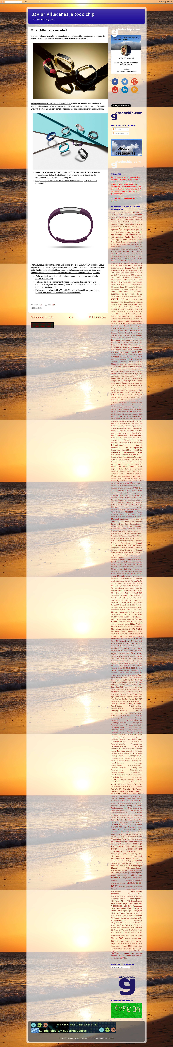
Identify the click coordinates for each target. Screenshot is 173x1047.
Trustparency (126, 829)
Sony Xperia (115, 680)
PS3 (136, 638)
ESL (134, 323)
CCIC (140, 273)
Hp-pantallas (123, 402)
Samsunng (114, 661)
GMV (135, 361)
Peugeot (126, 624)
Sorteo (135, 689)
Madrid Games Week (127, 498)
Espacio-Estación (129, 328)
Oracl (134, 609)
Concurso (133, 296)
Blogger (110, 1038)
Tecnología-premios (117, 772)
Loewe (140, 493)
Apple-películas (128, 242)
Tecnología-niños (136, 768)
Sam (127, 653)
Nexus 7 (132, 588)
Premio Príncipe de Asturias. (123, 636)
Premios (139, 636)
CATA (136, 273)
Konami (133, 483)
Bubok (135, 265)
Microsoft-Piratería (127, 548)
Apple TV (123, 232)
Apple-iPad (119, 237)
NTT (117, 605)
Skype (113, 670)
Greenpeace (115, 392)
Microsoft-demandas (134, 526)
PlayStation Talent (118, 631)
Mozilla (113, 583)
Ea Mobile (127, 314)
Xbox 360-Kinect (127, 941)
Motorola (121, 576)
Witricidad (114, 932)
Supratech (123, 694)
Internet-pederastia (121, 455)
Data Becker (122, 304)
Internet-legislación (134, 447)
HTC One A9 (132, 404)
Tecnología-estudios (134, 739)
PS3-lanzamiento (122, 641)
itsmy (137, 473)
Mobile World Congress (134, 574)
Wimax (126, 927)
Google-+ (126, 366)
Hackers (139, 392)
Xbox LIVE (134, 943)
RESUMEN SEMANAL (120, 648)
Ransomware (122, 643)
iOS (117, 471)
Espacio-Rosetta (117, 333)
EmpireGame (137, 316)
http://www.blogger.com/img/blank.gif (122, 407)
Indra (134, 411)
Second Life (115, 663)
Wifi (123, 925)
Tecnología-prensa (136, 772)
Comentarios (119, 133)
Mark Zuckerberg (117, 502)
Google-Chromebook (125, 373)
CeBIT (116, 275)
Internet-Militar (137, 450)
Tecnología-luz (137, 753)
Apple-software (116, 244)
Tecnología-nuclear (117, 770)
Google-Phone (127, 385)
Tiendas (113, 822)
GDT (117, 359)
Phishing (139, 624)
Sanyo (129, 661)
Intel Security (127, 416)
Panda (114, 621)
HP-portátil (132, 402)
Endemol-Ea (128, 318)
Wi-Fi (119, 925)
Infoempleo (117, 414)
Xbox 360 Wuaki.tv (130, 938)
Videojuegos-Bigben (125, 865)
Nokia (121, 598)
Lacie (128, 485)
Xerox (135, 946)
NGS (140, 588)
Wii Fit (131, 925)
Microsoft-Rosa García (127, 552)
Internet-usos (116, 466)
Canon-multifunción (131, 270)
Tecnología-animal (117, 708)
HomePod (139, 397)
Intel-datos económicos (130, 419)
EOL (141, 318)
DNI (117, 309)
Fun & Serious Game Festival (121, 350)
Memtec (139, 507)
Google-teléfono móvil (134, 388)
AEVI (136, 219)
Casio (132, 273)
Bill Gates (138, 258)
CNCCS (114, 292)
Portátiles (131, 634)
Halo (113, 395)
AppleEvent (138, 246)
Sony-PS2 (134, 685)
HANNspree (123, 395)
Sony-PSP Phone (131, 687)
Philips (132, 624)
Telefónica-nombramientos (119, 813)
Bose (113, 265)
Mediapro (139, 505)
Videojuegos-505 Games (121, 858)
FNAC (131, 345)
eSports (121, 338)
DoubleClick (124, 311)
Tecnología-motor (136, 760)
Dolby (113, 311)
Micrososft (128, 564)
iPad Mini (126, 471)
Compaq (139, 294)
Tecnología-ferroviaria (118, 741)
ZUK (126, 958)
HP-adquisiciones (133, 400)
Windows (132, 928)
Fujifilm (113, 347)
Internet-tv (128, 464)
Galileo (140, 354)
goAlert (140, 361)
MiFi (134, 564)
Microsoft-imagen (126, 536)
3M (112, 215)
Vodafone (138, 915)
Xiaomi (140, 946)
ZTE (123, 958)
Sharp (120, 665)
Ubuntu (119, 834)
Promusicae (115, 638)
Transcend (132, 827)
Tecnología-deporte (117, 732)
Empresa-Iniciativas (117, 318)
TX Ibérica (139, 832)
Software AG (129, 673)
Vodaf (131, 915)
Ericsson (120, 321)
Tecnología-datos (117, 730)
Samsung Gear (116, 656)
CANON (139, 268)
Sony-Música (122, 682)
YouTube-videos (125, 956)
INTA (140, 414)
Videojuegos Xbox (136, 854)
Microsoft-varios (125, 559)
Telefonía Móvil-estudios (133, 794)
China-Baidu (126, 277)
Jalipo (128, 476)
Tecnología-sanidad (118, 779)
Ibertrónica (129, 409)
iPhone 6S (115, 473)
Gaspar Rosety (138, 357)
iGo (118, 411)
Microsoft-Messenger (125, 541)
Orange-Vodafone (136, 612)
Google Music (132, 364)
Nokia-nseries (137, 600)
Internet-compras (122, 433)
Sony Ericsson (116, 677)
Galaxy (113, 354)
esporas (113, 338)
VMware (125, 915)
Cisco (122, 287)
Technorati (118, 701)
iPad (121, 471)
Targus (131, 699)
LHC (127, 490)
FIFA (131, 342)
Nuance (122, 605)
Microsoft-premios (126, 550)
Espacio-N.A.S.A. (136, 330)
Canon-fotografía (117, 270)
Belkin (113, 258)
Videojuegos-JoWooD (118, 883)
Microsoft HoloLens (118, 516)
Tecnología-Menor (117, 758)
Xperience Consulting (118, 948)
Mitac (131, 571)
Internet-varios (128, 466)
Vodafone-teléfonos (118, 920)
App (140, 226)
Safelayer (139, 650)
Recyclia (114, 646)
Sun (118, 694)
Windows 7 (117, 930)
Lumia (136, 495)
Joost (119, 478)
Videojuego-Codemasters (120, 844)
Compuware (115, 296)
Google (114, 364)
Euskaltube (130, 338)
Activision (138, 214)
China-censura (136, 277)
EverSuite (139, 338)
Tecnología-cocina (117, 725)
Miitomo (139, 564)
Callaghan (120, 268)
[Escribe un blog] (34, 308)
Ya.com (128, 948)
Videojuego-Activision (120, 839)
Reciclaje (139, 643)
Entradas (117, 129)
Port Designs (122, 634)
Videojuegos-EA (136, 873)
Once (113, 607)
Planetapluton (126, 629)
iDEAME (139, 409)
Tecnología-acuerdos (134, 704)
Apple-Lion (132, 239)
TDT (136, 699)
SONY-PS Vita (124, 685)
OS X (123, 617)
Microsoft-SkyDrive (124, 555)
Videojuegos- (116, 856)
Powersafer (138, 634)
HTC (113, 404)
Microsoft (129, 512)
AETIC (131, 219)
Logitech (114, 495)
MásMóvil (139, 502)
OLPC (140, 605)
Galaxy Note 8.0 (122, 354)
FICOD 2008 (115, 342)
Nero (112, 588)
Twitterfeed (129, 832)
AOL (137, 226)
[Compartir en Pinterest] (41, 308)
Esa (127, 321)
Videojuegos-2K (136, 856)
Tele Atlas (137, 784)
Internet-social (116, 464)
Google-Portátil (137, 385)
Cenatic (122, 275)
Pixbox (133, 626)
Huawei (139, 407)
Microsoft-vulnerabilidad (134, 562)
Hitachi (133, 397)
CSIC (140, 299)
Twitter (121, 832)
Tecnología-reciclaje (118, 775)
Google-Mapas (121, 383)
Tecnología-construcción (119, 727)
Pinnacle (114, 626)
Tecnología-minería (123, 760)
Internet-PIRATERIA (135, 455)
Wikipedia (120, 928)
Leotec (123, 488)
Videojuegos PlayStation (120, 854)
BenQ (120, 258)
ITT (141, 473)
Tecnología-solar (116, 782)
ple (141, 631)
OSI (126, 617)
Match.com (115, 505)
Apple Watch (132, 232)
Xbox (140, 935)
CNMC (120, 292)
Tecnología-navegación (118, 767)
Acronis (130, 215)
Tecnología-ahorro (135, 706)
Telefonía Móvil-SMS (126, 798)
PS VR (130, 638)
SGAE (113, 665)
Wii (126, 925)
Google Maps (122, 364)
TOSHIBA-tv (123, 827)
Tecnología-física (137, 741)
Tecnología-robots (117, 777)
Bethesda (128, 258)
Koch (113, 483)
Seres (140, 663)
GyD (133, 392)
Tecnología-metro (129, 758)
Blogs (121, 263)
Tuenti (134, 829)
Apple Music (130, 230)
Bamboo (120, 256)
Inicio (71, 317)
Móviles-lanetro (137, 576)
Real (133, 643)
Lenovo (118, 488)
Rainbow (114, 643)
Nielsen (114, 591)
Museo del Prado (124, 583)
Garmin (129, 357)
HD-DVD (139, 395)
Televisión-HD (137, 815)
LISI (121, 493)
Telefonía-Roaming (125, 806)
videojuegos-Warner (124, 913)
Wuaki (123, 935)
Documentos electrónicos (134, 309)
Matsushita (124, 505)
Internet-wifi (138, 469)
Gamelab (123, 357)
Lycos (140, 495)
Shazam (126, 665)
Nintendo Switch (123, 593)
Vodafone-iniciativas (120, 918)
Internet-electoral (137, 442)
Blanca (133, 261)
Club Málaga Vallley (127, 289)
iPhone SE (131, 473)
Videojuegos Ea (134, 851)
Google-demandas (128, 376)
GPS (140, 390)
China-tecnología (125, 282)
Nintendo (121, 590)
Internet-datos (136, 435)
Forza (140, 345)
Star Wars (135, 692)
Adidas (140, 217)
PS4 (132, 641)
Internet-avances (124, 428)
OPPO (129, 609)
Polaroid (114, 634)
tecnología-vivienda (124, 784)
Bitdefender (115, 261)
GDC (113, 359)
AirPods (118, 222)
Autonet (134, 254)
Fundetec (127, 352)
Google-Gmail (116, 381)
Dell (135, 304)
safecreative (132, 650)
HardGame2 (132, 395)
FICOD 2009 (125, 342)
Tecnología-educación (118, 734)
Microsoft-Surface (117, 557)
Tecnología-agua (116, 706)
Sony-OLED (133, 682)
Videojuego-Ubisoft (134, 849)
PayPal (113, 624)
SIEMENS (126, 668)
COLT (132, 294)
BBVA (135, 256)
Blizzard (139, 261)
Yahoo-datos (127, 951)
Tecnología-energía (118, 737)
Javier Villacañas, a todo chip (63, 14)
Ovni (129, 617)
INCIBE (129, 411)
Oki (136, 605)
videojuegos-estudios (119, 875)
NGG (137, 588)
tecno (124, 701)
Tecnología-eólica (136, 737)
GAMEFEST (115, 357)
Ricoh (134, 648)
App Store (114, 230)
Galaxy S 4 (133, 354)
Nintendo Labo (131, 591)
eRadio (113, 321)
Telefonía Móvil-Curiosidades (122, 791)
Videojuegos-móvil (117, 891)
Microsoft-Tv (115, 559)
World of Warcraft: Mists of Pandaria (130, 932)
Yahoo (134, 948)
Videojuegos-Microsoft (134, 889)
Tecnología (138, 701)
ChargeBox (138, 275)
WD (126, 923)
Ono (116, 607)
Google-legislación (129, 381)
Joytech (139, 478)
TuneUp (139, 829)
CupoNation (115, 302)
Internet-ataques (130, 426)
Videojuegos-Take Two (121, 906)
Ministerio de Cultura (135, 567)
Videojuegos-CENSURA (119, 870)
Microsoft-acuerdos (119, 519)
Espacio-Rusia (130, 333)
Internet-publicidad (124, 459)
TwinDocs (114, 832)
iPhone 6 (139, 471)
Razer (129, 643)
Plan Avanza (116, 629)
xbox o (118, 946)
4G (115, 215)
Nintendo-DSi (128, 595)
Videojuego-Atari (117, 841)
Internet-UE (138, 464)
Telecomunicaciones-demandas (121, 786)
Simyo (138, 668)
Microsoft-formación (118, 531)
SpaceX (139, 689)
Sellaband (127, 663)
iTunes (113, 476)
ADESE (134, 217)
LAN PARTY (134, 485)
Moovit (113, 576)
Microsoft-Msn (126, 543)
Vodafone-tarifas (136, 918)
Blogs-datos (127, 263)
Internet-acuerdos (124, 423)
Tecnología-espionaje (118, 739)
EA (121, 314)
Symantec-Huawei (126, 696)
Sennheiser (134, 663)
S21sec (124, 650)
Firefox (136, 342)
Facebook (115, 340)
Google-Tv (114, 390)
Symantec (115, 697)
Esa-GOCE (123, 323)
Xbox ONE (127, 946)
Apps (140, 249)
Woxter (118, 935)
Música (135, 583)
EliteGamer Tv (123, 316)
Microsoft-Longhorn (129, 538)
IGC (115, 411)
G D (133, 352)
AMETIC (122, 226)
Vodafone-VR (138, 920)
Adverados (120, 219)
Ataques (139, 251)
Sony (140, 675)
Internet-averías (137, 428)
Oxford (134, 617)
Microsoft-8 (138, 516)
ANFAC (133, 226)
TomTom (139, 822)
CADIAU (114, 268)
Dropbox (132, 311)
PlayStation (137, 629)
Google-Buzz (130, 371)
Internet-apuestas (117, 426)
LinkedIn (133, 490)
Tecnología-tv (128, 782)
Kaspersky (115, 481)
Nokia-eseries (129, 598)
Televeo (129, 815)
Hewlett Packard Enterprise (120, 397)
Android (127, 226)
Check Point (115, 277)
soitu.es (124, 675)
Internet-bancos (117, 431)
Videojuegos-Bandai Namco (121, 863)
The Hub (120, 820)
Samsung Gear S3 (129, 656)
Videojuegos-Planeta (118, 896)
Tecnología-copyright (135, 727)
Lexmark (128, 488)
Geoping (114, 361)
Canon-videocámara (122, 273)
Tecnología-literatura (124, 753)
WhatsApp (138, 923)
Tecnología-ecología (134, 732)
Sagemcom (121, 653)
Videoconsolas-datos (135, 837)
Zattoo (133, 956)
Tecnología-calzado (127, 718)
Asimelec (126, 251)
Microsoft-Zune (117, 564)
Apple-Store (138, 244)
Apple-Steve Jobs (128, 244)
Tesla (132, 817)
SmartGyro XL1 (136, 670)
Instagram (135, 414)
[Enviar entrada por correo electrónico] (46, 305)
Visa (112, 915)
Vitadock (118, 915)
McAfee (132, 505)
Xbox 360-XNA (126, 943)
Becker (140, 256)
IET (112, 411)
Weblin (132, 923)
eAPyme (134, 314)
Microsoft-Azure (130, 522)
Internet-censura (130, 431)
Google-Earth (126, 378)
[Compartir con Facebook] (38, 308)
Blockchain (114, 263)
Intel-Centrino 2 (116, 419)
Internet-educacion (125, 443)
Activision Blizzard (117, 217)
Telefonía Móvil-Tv (125, 801)
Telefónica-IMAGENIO (118, 810)
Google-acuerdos (135, 366)
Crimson (134, 299)
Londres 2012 (128, 495)
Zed (137, 956)
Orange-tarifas (124, 612)
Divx (114, 309)
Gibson (123, 361)
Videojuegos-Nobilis (135, 894)
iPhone (133, 471)
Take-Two (118, 699)
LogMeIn (120, 495)
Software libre (137, 673)
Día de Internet (132, 307)
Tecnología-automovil (119, 711)
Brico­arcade (123, 265)
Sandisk (122, 661)
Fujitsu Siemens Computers (132, 347)
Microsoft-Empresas (135, 529)
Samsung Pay (126, 658)
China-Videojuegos (117, 284)
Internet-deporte (129, 438)
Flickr (126, 345)
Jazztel (133, 476)
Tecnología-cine (137, 723)
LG (138, 488)
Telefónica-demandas (135, 808)
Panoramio (122, 622)
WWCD (127, 935)
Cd (112, 275)
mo (141, 571)
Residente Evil (137, 646)
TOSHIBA (115, 824)
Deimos (130, 304)
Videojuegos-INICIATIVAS (134, 880)
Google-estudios (137, 378)
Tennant (122, 817)
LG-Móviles (119, 490)
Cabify (140, 265)
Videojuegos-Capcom (134, 868)
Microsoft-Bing (123, 524)
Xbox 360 (117, 938)
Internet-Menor (126, 450)
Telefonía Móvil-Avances (132, 789)
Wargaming (115, 923)
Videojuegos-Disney (122, 873)
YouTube (115, 953)
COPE (140, 296)
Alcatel (124, 222)
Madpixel (114, 497)
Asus (133, 251)
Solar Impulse (132, 675)
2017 (117, 212)
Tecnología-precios (136, 770)
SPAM (113, 692)
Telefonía (139, 786)
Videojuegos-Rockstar (134, 901)
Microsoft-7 (130, 517)
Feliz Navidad (126, 340)
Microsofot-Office (116, 512)
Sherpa (133, 665)
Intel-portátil (131, 421)
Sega (121, 663)
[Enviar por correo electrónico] (32, 308)
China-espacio (116, 280)
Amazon (114, 224)
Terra (128, 817)
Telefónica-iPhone (136, 810)
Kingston (139, 481)
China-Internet (129, 280)
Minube (123, 571)
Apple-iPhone (131, 237)
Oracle (140, 610)
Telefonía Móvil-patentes (120, 796)
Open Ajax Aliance (125, 607)
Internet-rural (124, 462)
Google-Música (132, 383)
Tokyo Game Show (126, 822)
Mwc (140, 583)
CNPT (134, 292)
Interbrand (139, 421)
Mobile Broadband (117, 574)
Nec (141, 586)
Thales (137, 817)
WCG (122, 923)
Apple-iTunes (121, 239)
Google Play (118, 366)
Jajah (124, 476)
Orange (114, 612)
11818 (113, 212)
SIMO (133, 668)
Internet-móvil (116, 452)
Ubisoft (113, 834)
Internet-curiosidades (119, 435)
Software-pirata (116, 675)
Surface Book (137, 694)
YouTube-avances (127, 953)
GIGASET (130, 361)
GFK (119, 361)
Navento (136, 586)
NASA (131, 586)
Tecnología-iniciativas (118, 746)
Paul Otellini (137, 622)
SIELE (120, 668)
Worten (113, 935)
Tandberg (125, 699)
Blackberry (125, 261)
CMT (140, 289)
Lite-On (126, 493)
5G (120, 215)
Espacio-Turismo (124, 335)
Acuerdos (128, 217)
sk (141, 668)
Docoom (122, 309)
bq (116, 265)
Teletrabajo (122, 815)
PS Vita (124, 638)
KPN (118, 485)
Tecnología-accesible (118, 703)
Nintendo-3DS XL (117, 595)
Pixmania (139, 626)
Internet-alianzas (136, 423)
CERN (128, 275)
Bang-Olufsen (128, 256)
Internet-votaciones (124, 469)
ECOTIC (114, 316)
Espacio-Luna (122, 330)
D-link (121, 302)
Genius (130, 359)
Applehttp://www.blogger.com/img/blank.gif (124, 249)
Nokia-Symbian (126, 602)
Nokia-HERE (138, 598)
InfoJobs (125, 414)
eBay (140, 314)
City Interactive (130, 287)
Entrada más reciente (42, 317)
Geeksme (123, 359)
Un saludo (127, 834)
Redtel (126, 646)
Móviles (128, 576)
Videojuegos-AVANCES (134, 861)
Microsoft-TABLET (136, 557)
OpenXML (134, 607)
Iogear (113, 471)
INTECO (114, 416)
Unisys (122, 836)
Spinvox (122, 692)
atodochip (115, 254)
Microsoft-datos (117, 526)
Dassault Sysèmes (130, 302)
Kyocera (123, 486)
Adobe (113, 219)
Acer (126, 215)
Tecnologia (130, 701)
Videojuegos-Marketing (125, 886)
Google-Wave (133, 390)
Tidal (140, 820)
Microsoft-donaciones (118, 529)
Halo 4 (117, 395)
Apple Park (138, 230)
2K (121, 212)
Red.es (120, 646)
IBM (134, 409)
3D (123, 212)
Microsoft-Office (129, 545)
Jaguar (119, 476)
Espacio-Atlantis (116, 326)
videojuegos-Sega (119, 903)
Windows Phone (136, 930)
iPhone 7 (123, 473)
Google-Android (137, 369)
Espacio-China (129, 326)
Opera (140, 607)
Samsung (136, 653)
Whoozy (113, 925)
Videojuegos (116, 851)
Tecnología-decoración (135, 730)
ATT (121, 254)
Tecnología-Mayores (135, 756)
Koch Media (120, 483)
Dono (117, 311)
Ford (135, 345)
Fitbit (40, 305)
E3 (117, 314)
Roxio (120, 650)
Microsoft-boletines (135, 524)
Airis (112, 222)
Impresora (123, 411)
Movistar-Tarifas (136, 581)
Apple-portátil (137, 242)
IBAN (124, 409)
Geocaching (138, 359)
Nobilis (115, 598)
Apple (122, 229)
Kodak (127, 483)
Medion (114, 507)
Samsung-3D (138, 658)
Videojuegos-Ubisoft (123, 908)
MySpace (114, 586)
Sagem (113, 654)
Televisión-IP (115, 817)
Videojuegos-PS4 (117, 901)
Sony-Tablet (120, 689)
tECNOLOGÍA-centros (134, 720)
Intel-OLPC (122, 421)
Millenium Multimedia (118, 567)
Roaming (114, 650)
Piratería (127, 626)
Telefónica (138, 805)
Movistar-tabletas (124, 581)
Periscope (120, 624)
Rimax (140, 648)
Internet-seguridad (136, 462)
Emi (131, 316)
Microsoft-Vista (120, 562)
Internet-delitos (116, 438)
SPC (117, 692)
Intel (120, 416)
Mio (127, 571)
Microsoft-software (136, 555)
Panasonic (138, 619)
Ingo (129, 414)
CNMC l (127, 291)
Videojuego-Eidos (123, 846)
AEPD (126, 219)
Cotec (128, 299)
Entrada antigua (97, 317)
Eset (129, 323)
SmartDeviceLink (123, 670)
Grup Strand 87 (125, 392)
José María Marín (127, 478)
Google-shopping (116, 388)
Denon (140, 304)
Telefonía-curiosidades (125, 803)
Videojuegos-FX (127, 878)
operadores (115, 609)
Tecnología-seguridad (135, 779)
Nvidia (127, 605)
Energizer (136, 318)
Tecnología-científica (119, 723)
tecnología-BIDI (126, 715)
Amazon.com (124, 224)
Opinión (122, 610)
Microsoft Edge (137, 514)
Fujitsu (118, 347)
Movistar (114, 579)
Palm (116, 619)
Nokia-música (115, 600)
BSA (129, 265)
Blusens (139, 263)
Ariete (119, 251)
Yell (135, 951)
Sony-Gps (134, 680)
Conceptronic (125, 296)
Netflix (117, 588)
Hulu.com (114, 409)
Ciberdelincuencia (136, 284)
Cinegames (115, 287)
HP (118, 399)
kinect (134, 481)
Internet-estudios (118, 445)
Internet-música (128, 452)
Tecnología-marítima (117, 756)
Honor (113, 400)
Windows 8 (126, 930)
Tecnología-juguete (128, 748)
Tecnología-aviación (126, 713)
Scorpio (135, 661)
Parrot (129, 622)
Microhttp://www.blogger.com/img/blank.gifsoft (125, 509)
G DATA (138, 352)
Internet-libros (116, 450)
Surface (129, 694)
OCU (133, 605)
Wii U (136, 925)
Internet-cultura (136, 433)
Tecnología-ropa (137, 777)
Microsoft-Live (116, 538)
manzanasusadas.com (135, 500)
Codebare (125, 294)
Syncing (135, 696)
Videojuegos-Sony (135, 903)
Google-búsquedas (117, 371)
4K (117, 215)
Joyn (135, 478)
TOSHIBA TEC (127, 825)
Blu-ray (134, 263)
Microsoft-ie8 (115, 536)
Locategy (133, 493)
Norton (113, 605)
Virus (140, 913)
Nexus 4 (126, 588)
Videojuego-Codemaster (133, 841)
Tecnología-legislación (125, 751)
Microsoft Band (125, 514)
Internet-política (116, 457)
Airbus (140, 219)
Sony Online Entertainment (132, 677)
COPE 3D (117, 299)
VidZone (135, 913)
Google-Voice (123, 390)
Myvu (120, 586)
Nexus (121, 588)
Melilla (127, 507)
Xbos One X (134, 935)
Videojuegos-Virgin (124, 911)
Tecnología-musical (117, 763)
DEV (125, 307)
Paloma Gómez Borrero (126, 619)
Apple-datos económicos (128, 234)
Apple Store (115, 232)
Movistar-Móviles (126, 579)
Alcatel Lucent (133, 222)
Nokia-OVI (114, 602)
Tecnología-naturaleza (135, 765)
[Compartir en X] (36, 308)
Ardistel (113, 251)
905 (122, 215)
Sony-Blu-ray (126, 680)
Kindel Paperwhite (126, 481)
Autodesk (127, 254)
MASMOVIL (130, 502)
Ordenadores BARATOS (120, 614)
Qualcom (138, 641)
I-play (120, 409)
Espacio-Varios (136, 335)
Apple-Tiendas (116, 246)
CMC (136, 289)
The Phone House (131, 820)
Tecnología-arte (137, 708)
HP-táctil (139, 402)
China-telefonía (137, 282)
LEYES (134, 488)
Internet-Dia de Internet (126, 440)
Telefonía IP (116, 789)
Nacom (125, 586)
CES (132, 275)
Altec (140, 222)
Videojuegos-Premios (118, 898)
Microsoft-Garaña (123, 533)
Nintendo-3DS (137, 593)
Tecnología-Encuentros (135, 734)
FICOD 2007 (137, 340)
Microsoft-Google (136, 533)
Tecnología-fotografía (118, 744)
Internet (114, 423)
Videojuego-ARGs (136, 839)
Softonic (122, 673)
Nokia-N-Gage (126, 600)
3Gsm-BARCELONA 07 (133, 212)
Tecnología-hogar (136, 744)
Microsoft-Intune (137, 536)
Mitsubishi (136, 571)
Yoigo (140, 951)
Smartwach (114, 673)
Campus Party (130, 268)
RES (130, 646)
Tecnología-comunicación (134, 725)
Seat (140, 661)
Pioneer (120, 626)
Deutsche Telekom (117, 307)
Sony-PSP (119, 687)
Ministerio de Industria (121, 569)
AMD (132, 224)
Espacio (139, 323)
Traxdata (139, 827)
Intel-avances (137, 416)
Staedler (128, 692)
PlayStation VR (133, 631)
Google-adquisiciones (118, 369)
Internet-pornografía (129, 457)
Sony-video (128, 689)
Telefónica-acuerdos (118, 808)
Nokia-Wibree (138, 602)
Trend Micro (116, 829)
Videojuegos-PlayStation (134, 896)
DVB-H (138, 311)
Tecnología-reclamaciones (133, 775)
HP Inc (123, 400)
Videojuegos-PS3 (136, 899)
